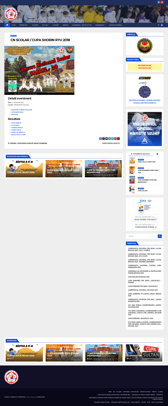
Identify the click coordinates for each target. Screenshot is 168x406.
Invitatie (14, 114)
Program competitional (102, 402)
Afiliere (35, 25)
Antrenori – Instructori (82, 25)
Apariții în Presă (115, 25)
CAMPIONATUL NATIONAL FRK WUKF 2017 (143, 290)
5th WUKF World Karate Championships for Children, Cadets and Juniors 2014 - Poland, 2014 (144, 324)
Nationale (13, 35)
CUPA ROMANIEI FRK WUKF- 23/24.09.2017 (143, 286)
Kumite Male (16, 130)
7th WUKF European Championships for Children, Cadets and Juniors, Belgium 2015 (144, 312)
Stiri (14, 25)
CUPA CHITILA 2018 (110, 143)
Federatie (23, 25)
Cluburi (56, 25)
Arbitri (65, 25)
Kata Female (16, 123)
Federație (159, 394)
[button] (158, 25)
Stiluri (45, 25)
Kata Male (15, 125)
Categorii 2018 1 (17, 112)
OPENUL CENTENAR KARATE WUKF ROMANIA (28, 143)
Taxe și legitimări (157, 402)
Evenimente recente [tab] (141, 154)
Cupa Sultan (142, 191)
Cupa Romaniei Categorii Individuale (101, 171)
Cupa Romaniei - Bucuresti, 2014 (140, 318)
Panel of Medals (18, 132)
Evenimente (100, 25)
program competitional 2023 (120, 402)
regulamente (135, 402)
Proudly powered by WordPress (15, 397)
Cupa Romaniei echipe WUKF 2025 (63, 171)
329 (114, 391)
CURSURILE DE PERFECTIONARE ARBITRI (143, 394)
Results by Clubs (18, 134)
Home (110, 391)
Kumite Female (17, 127)
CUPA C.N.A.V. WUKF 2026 (21, 172)
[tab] (157, 154)
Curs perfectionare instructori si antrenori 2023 (114, 394)
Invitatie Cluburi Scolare (21, 110)
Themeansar (41, 397)
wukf (10, 358)
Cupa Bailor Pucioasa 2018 (139, 277)
